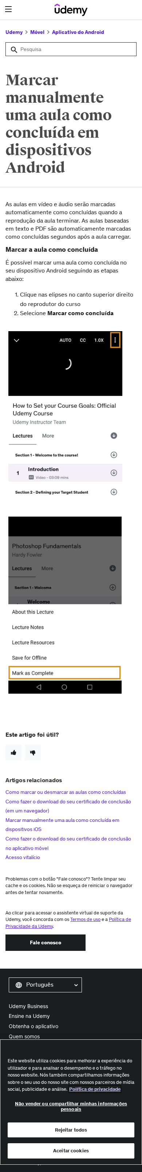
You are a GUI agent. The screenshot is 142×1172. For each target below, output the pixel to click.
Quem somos (24, 1036)
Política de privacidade (95, 1089)
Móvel (37, 32)
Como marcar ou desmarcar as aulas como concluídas (65, 792)
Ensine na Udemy (29, 1016)
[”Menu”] (9, 9)
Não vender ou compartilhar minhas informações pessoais (71, 1107)
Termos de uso (85, 919)
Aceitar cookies (71, 1151)
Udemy (14, 32)
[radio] (13, 752)
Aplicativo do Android (78, 32)
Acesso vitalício (22, 857)
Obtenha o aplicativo (33, 1026)
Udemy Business (28, 1006)
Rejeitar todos (71, 1130)
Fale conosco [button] (45, 942)
